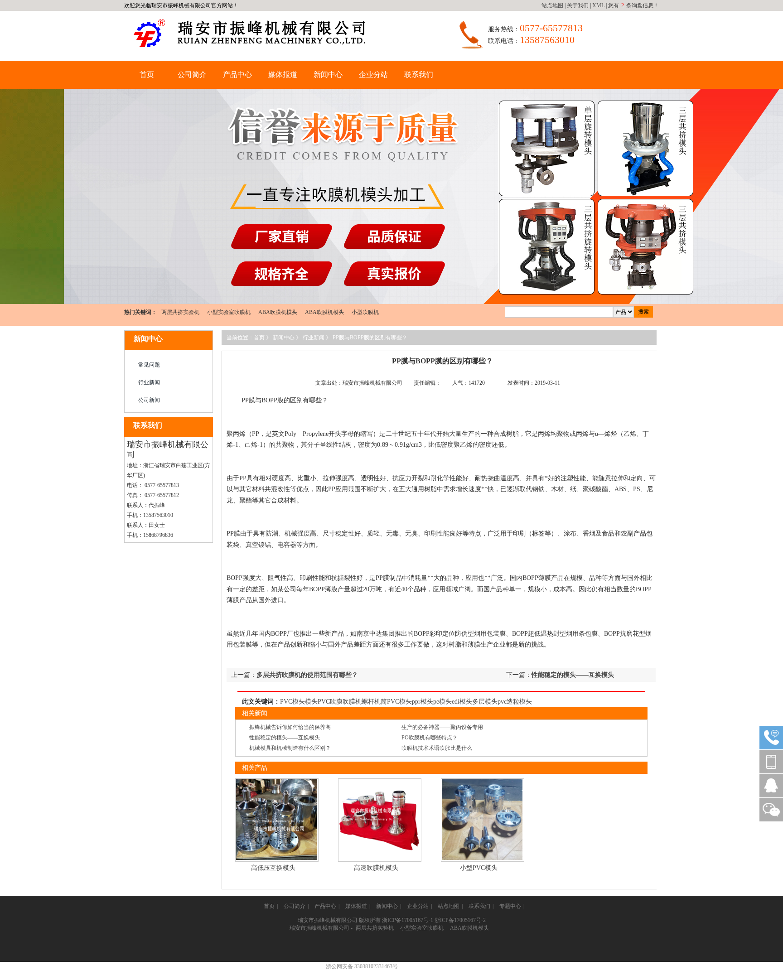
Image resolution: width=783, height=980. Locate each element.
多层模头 (485, 701)
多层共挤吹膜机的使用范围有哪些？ (307, 674)
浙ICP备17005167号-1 (407, 920)
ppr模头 (422, 701)
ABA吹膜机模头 (277, 312)
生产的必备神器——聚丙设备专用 (442, 727)
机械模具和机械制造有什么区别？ (290, 748)
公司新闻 (149, 400)
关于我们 (578, 5)
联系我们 (418, 74)
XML (598, 5)
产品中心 (237, 74)
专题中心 (510, 906)
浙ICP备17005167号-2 (460, 920)
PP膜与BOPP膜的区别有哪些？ (370, 337)
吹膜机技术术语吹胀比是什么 (436, 748)
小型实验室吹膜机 (229, 312)
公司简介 (192, 74)
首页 (147, 74)
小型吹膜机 (365, 312)
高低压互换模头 (273, 867)
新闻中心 (328, 74)
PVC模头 (292, 701)
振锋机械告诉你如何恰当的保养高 (290, 727)
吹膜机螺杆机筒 (365, 701)
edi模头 (462, 701)
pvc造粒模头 (515, 701)
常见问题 (149, 365)
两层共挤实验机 (180, 312)
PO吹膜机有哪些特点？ (429, 737)
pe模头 (442, 701)
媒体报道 (282, 74)
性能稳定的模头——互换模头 (573, 674)
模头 (311, 701)
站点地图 (552, 5)
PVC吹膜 (330, 701)
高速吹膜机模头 (376, 867)
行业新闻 (149, 382)
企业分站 (373, 74)
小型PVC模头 (479, 867)
